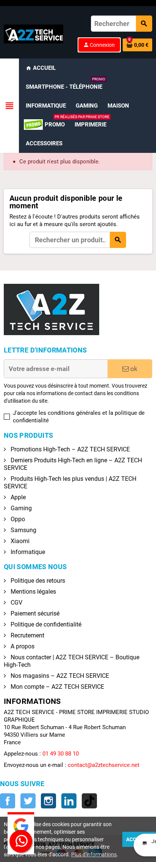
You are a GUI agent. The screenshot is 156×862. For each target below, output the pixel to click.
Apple (17, 497)
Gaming (20, 508)
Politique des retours (37, 580)
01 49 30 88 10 (60, 753)
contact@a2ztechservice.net (103, 765)
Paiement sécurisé (34, 613)
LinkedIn (68, 800)
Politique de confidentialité (45, 624)
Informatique (27, 552)
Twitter (28, 800)
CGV (15, 602)
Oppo (17, 519)
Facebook (7, 800)
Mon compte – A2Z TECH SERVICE (56, 686)
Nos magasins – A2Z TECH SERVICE (59, 675)
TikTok (89, 800)
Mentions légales (32, 591)
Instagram (48, 800)
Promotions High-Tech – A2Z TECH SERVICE (69, 449)
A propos (21, 646)
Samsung (22, 530)
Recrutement (26, 635)
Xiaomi (19, 541)
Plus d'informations (94, 854)
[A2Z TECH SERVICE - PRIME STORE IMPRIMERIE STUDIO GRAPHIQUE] (33, 33)
